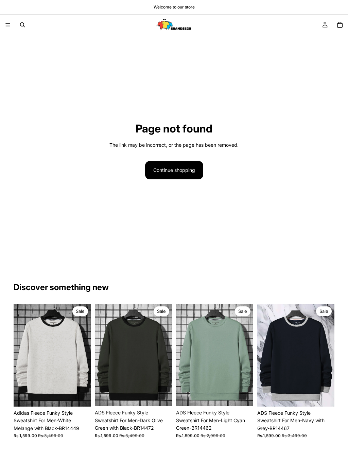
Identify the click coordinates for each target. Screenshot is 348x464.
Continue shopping (174, 170)
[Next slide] (83, 354)
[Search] (22, 24)
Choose (167, 395)
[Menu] (8, 25)
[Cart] (339, 24)
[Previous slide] (21, 354)
